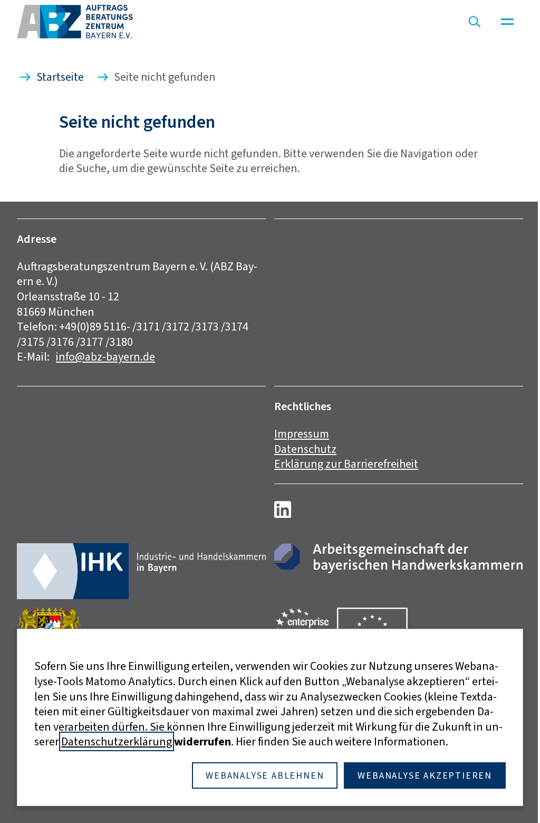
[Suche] (474, 21)
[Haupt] (507, 21)
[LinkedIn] (282, 509)
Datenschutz (305, 449)
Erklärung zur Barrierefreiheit (346, 463)
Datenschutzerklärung (116, 741)
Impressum (301, 433)
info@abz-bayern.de (105, 356)
